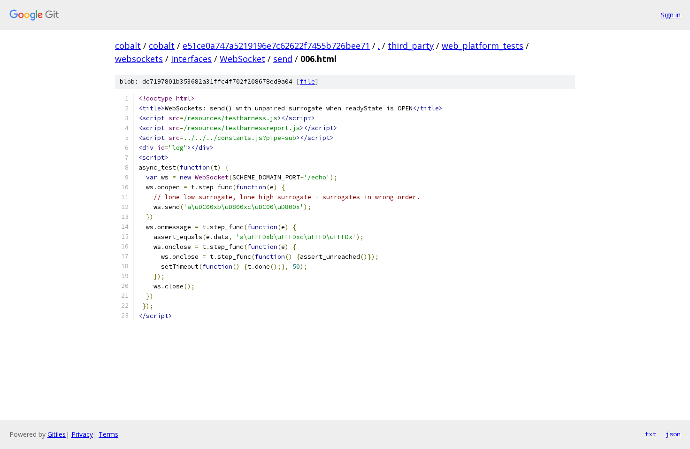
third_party (411, 45)
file (307, 81)
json (673, 434)
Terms (108, 434)
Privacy (82, 434)
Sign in (671, 14)
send (282, 58)
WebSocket (242, 58)
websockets (139, 58)
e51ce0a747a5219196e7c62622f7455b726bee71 (276, 45)
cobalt (128, 45)
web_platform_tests (482, 45)
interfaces (191, 58)
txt (650, 434)
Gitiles (56, 434)
